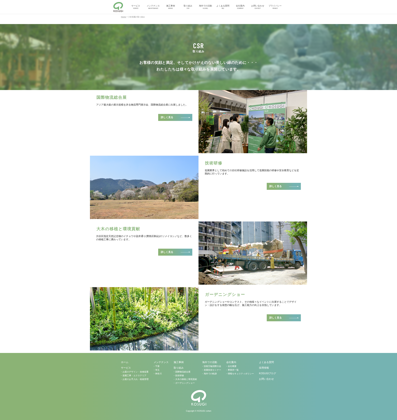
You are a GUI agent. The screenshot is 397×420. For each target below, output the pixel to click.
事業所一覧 (233, 370)
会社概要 (232, 366)
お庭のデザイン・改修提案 (136, 372)
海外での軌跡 (210, 374)
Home (123, 17)
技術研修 (179, 375)
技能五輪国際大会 (212, 366)
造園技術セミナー (212, 370)
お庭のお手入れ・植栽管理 (136, 379)
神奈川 (158, 374)
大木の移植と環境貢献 (186, 379)
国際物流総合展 (182, 372)
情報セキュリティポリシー (241, 374)
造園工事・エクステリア (134, 375)
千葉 (157, 366)
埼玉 (157, 370)
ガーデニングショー (185, 383)
